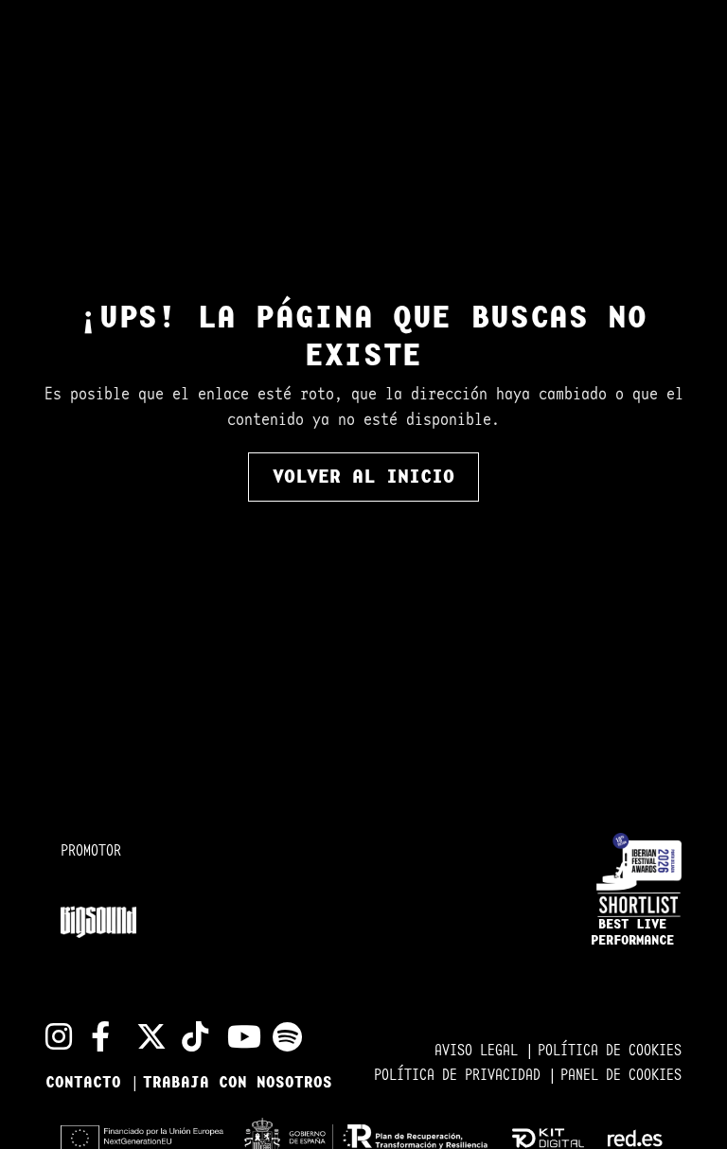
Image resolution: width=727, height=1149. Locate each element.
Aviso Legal (479, 1051)
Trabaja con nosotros (237, 1083)
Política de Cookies (610, 1051)
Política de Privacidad (461, 1076)
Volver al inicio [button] (363, 477)
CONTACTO (88, 1083)
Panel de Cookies (621, 1076)
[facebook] (98, 1036)
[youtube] (234, 1036)
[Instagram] (53, 1036)
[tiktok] (189, 1036)
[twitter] (143, 1036)
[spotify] (280, 1036)
